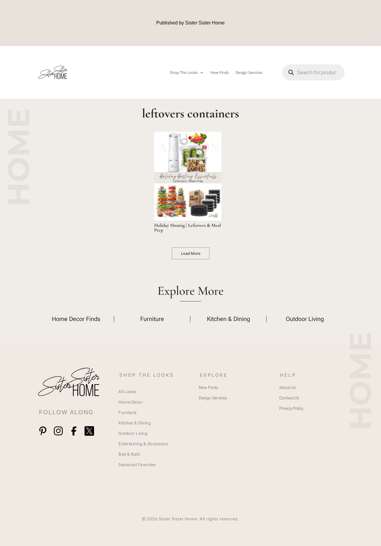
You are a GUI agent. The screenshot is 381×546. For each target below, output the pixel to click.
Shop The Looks (184, 72)
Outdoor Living (132, 433)
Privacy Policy (291, 408)
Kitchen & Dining (134, 423)
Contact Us (289, 397)
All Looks (127, 391)
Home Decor (130, 402)
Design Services (249, 72)
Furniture (127, 412)
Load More (190, 253)
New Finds (219, 72)
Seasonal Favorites (137, 464)
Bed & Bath (129, 454)
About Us (287, 387)
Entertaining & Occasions (143, 443)
